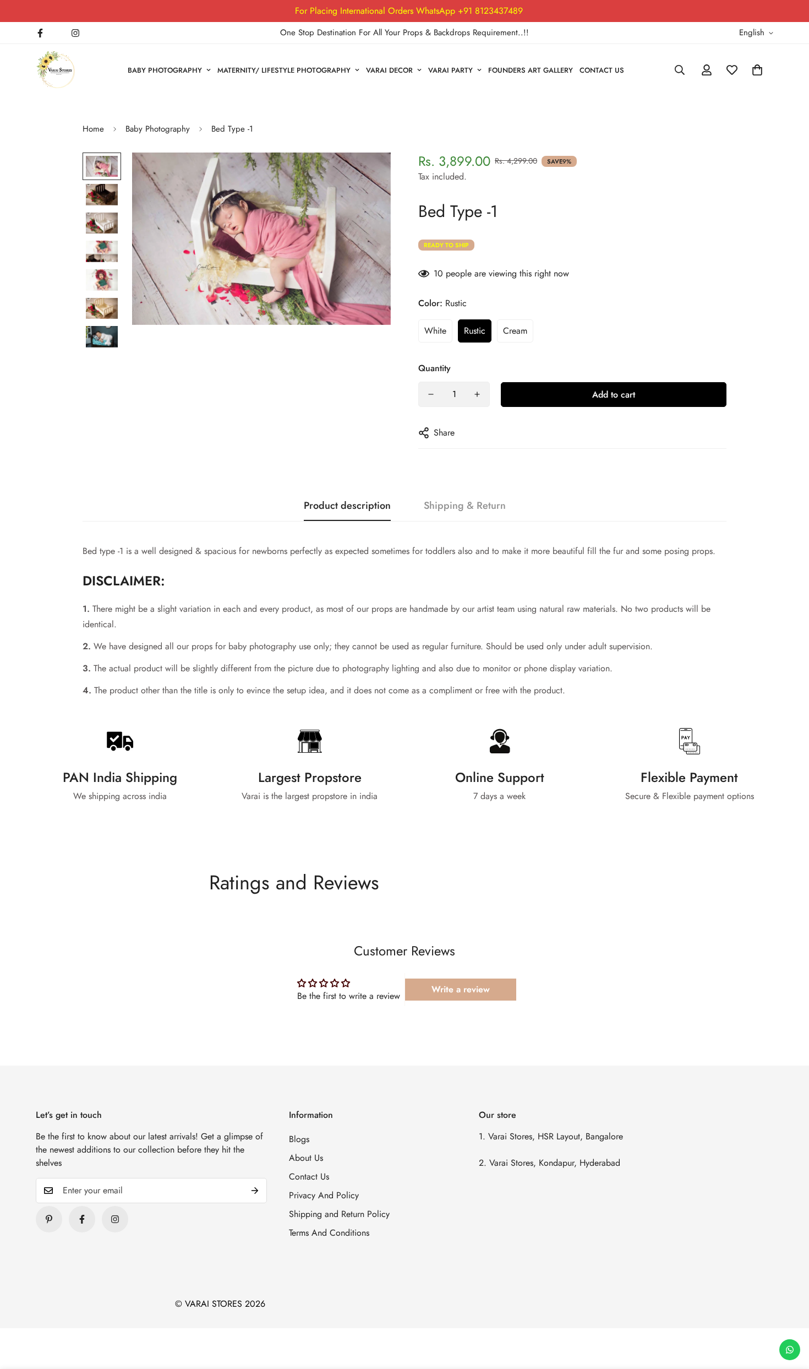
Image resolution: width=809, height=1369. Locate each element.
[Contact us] (789, 1349)
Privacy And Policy (324, 1195)
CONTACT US (602, 70)
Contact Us (309, 1176)
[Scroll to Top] (787, 1309)
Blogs (299, 1139)
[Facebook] (40, 33)
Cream (515, 330)
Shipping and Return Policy (339, 1214)
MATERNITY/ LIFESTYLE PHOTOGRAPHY (284, 70)
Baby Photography (157, 129)
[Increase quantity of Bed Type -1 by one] (477, 394)
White (435, 330)
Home (93, 129)
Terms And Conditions (329, 1232)
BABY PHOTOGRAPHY (165, 70)
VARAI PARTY (450, 70)
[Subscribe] (255, 1190)
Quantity (434, 368)
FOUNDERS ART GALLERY (530, 70)
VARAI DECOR (389, 70)
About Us (306, 1157)
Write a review (460, 989)
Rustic (474, 330)
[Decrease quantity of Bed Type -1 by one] (431, 394)
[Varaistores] (56, 70)
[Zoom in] (367, 176)
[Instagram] (75, 33)
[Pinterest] (49, 1219)
